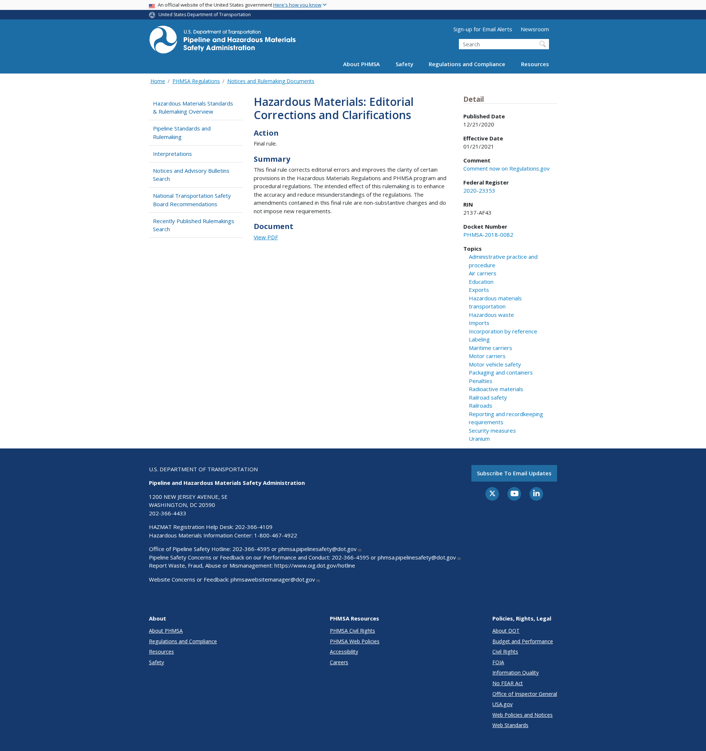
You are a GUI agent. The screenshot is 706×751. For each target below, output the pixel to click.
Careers (339, 662)
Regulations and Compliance (467, 64)
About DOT (506, 630)
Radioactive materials (496, 389)
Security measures (492, 430)
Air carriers (482, 273)
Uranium (479, 438)
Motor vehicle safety (495, 364)
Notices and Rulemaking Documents (270, 81)
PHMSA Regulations (196, 81)
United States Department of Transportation (204, 14)
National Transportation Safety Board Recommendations (192, 200)
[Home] (222, 41)
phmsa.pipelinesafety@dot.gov (317, 548)
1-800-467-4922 (275, 535)
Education (481, 281)
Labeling (479, 339)
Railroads (480, 405)
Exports (479, 289)
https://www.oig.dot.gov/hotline (314, 565)
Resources (535, 64)
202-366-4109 (253, 526)
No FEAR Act (507, 683)
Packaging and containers (501, 372)
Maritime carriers (490, 347)
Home (157, 81)
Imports (479, 322)
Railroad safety (488, 397)
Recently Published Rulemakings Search (193, 225)
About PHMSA (361, 64)
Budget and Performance (522, 641)
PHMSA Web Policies (354, 641)
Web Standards (510, 725)
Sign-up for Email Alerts (482, 29)
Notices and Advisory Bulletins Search (191, 175)
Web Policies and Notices (522, 714)
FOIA (498, 662)
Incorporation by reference (503, 331)
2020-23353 (479, 190)
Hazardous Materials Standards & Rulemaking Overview (193, 107)
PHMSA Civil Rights (352, 630)
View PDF (266, 237)
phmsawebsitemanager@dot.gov (273, 579)
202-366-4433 (167, 513)
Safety (404, 64)
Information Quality (515, 672)
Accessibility (344, 651)
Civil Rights (505, 651)
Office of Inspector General (524, 693)
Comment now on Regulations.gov (506, 168)
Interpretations (172, 153)
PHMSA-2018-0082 (488, 234)
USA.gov (502, 704)
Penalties (480, 381)
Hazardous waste (491, 314)
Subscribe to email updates (514, 473)
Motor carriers (487, 356)
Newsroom (535, 29)
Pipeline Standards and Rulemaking (182, 132)
